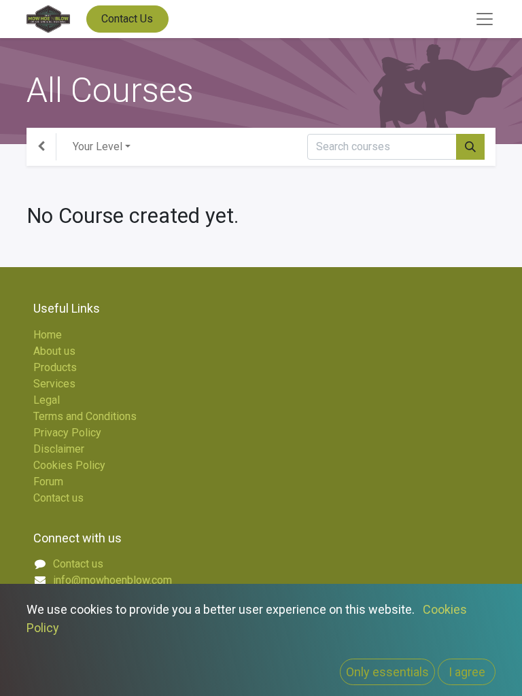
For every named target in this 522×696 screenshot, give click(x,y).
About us (54, 351)
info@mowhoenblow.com (112, 580)
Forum (48, 481)
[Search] (470, 147)
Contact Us (127, 18)
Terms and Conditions (85, 416)
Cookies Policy (69, 465)
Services (54, 383)
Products (55, 367)
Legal (46, 400)
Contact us (58, 497)
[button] (387, 672)
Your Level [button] (97, 146)
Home (47, 334)
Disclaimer (58, 448)
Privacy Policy (67, 432)
